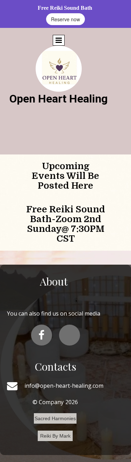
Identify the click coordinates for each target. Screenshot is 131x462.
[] (69, 335)
